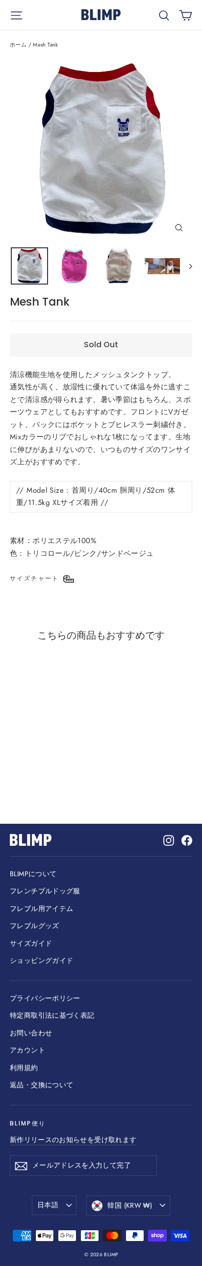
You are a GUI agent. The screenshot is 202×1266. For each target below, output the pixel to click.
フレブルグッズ (34, 926)
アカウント (27, 1050)
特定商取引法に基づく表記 (52, 1015)
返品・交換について (41, 1085)
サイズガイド (31, 943)
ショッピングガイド (41, 960)
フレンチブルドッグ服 (45, 891)
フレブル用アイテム (41, 908)
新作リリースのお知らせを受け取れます (73, 1140)
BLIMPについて (33, 874)
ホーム (18, 44)
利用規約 (24, 1068)
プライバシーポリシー (45, 998)
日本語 (47, 1205)
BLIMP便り (28, 1123)
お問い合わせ (31, 1033)
